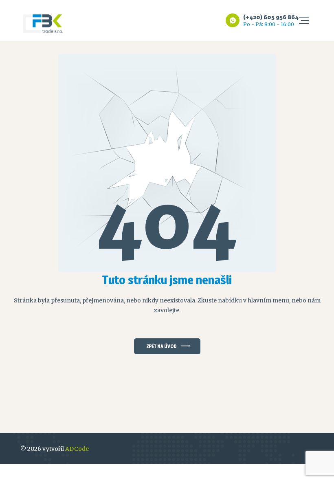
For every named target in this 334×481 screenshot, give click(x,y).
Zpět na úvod (161, 346)
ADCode (77, 448)
